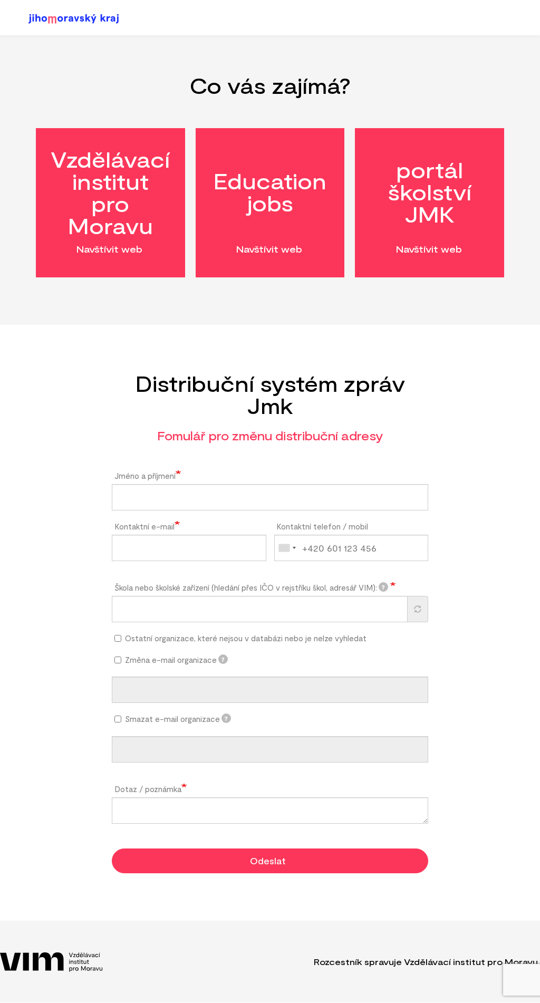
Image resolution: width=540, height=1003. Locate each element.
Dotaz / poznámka (147, 789)
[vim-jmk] (51, 962)
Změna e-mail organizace (175, 659)
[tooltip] (383, 587)
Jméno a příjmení (145, 475)
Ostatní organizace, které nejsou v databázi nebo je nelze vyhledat (246, 638)
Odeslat (268, 860)
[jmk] (77, 18)
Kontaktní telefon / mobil (322, 526)
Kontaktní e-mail (144, 526)
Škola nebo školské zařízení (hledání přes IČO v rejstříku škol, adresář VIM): (249, 587)
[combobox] (287, 548)
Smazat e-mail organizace (176, 719)
